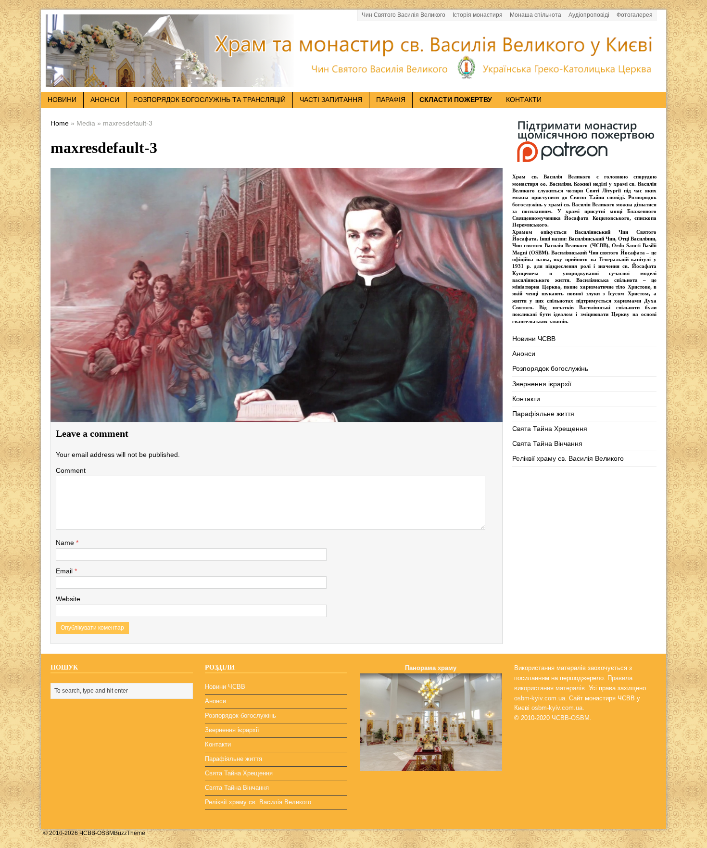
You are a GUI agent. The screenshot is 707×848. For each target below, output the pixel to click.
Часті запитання (331, 99)
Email (65, 571)
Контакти (524, 99)
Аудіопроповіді (588, 15)
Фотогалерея (635, 15)
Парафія (390, 99)
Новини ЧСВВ (534, 338)
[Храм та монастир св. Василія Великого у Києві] (353, 81)
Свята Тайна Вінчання (547, 443)
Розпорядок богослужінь (550, 368)
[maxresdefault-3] (276, 415)
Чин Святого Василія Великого (403, 15)
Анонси (523, 353)
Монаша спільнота (535, 15)
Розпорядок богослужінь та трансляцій (209, 99)
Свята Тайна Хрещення (549, 428)
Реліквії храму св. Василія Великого (568, 458)
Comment (71, 470)
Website (68, 599)
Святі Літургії (603, 190)
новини (62, 99)
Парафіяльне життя (543, 414)
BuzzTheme (129, 833)
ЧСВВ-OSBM (571, 717)
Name (66, 542)
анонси (104, 99)
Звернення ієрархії (541, 384)
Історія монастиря (478, 15)
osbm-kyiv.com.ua (539, 698)
